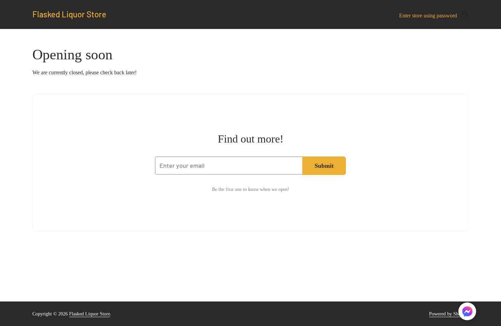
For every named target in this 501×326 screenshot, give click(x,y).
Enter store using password (428, 15)
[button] (467, 312)
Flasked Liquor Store (69, 14)
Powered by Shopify (449, 313)
